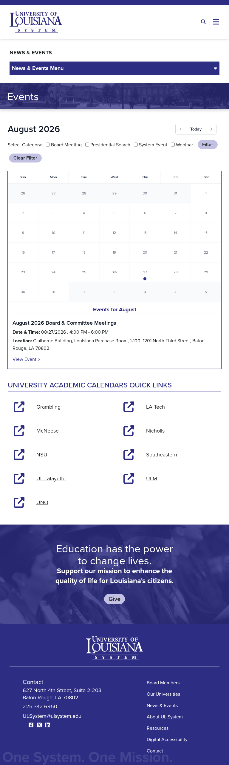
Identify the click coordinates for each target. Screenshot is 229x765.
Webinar (184, 144)
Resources (157, 728)
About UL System (165, 716)
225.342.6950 (40, 706)
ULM (151, 478)
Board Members (163, 682)
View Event (25, 359)
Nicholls (155, 430)
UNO (42, 502)
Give (114, 598)
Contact (155, 750)
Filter (207, 144)
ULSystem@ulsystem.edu (52, 716)
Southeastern (161, 454)
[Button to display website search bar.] (203, 21)
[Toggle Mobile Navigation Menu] (216, 21)
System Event (153, 144)
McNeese (47, 430)
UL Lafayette (51, 478)
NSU (41, 454)
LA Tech (155, 406)
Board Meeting (66, 144)
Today (196, 129)
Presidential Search (110, 144)
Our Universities (163, 694)
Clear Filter (25, 157)
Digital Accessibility (167, 739)
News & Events (162, 705)
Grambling (48, 406)
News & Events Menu (38, 68)
